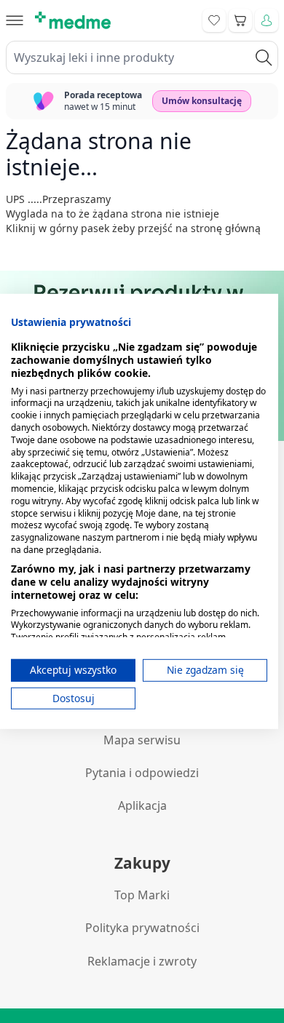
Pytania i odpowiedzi (142, 773)
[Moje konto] (266, 20)
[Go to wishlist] (214, 20)
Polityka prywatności (142, 928)
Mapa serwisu (142, 740)
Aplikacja (142, 805)
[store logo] (73, 20)
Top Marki (142, 895)
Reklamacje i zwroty (142, 961)
